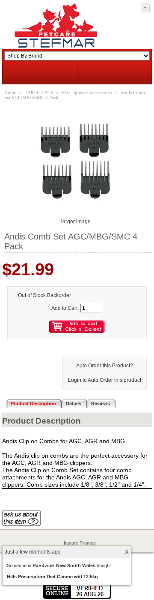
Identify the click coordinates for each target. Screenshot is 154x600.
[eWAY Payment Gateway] (77, 597)
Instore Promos (80, 542)
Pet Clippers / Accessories (87, 92)
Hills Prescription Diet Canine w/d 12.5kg (52, 576)
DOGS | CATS (39, 92)
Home (10, 92)
